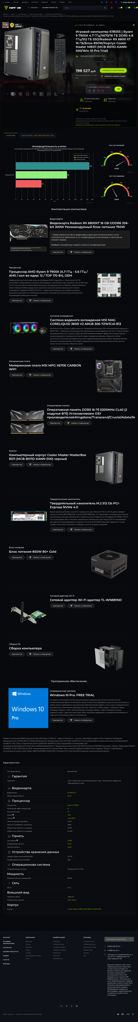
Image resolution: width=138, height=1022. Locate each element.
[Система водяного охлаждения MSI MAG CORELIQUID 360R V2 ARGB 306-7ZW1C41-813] (28, 327)
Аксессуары (38, 135)
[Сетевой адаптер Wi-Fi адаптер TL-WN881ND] (28, 613)
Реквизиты (57, 953)
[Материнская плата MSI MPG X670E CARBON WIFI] (109, 376)
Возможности (58, 958)
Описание (10, 135)
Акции (6, 955)
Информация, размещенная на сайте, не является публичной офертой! (98, 125)
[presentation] (7, 94)
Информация (59, 937)
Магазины (56, 941)
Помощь (87, 937)
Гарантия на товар (59, 950)
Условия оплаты (58, 944)
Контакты (29, 941)
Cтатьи (28, 950)
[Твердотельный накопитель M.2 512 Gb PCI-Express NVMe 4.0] (28, 516)
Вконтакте (61, 1006)
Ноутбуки (7, 947)
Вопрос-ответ (88, 950)
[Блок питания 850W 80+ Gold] (109, 564)
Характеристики (58, 252)
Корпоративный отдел (33, 955)
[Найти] (105, 8)
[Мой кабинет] (112, 8)
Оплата (28, 944)
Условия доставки (59, 947)
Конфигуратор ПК (10, 951)
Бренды (6, 964)
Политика (56, 955)
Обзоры (86, 953)
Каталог (6, 937)
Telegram (66, 1006)
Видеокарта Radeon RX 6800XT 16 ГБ (93, 56)
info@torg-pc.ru (113, 950)
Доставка (29, 947)
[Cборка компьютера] (109, 656)
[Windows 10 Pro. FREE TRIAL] (28, 708)
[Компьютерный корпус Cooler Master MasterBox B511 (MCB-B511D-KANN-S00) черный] (109, 468)
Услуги (6, 959)
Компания (30, 937)
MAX (77, 1006)
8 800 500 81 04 (129, 2)
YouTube (71, 1006)
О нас (27, 958)
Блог (85, 955)
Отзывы (28, 953)
